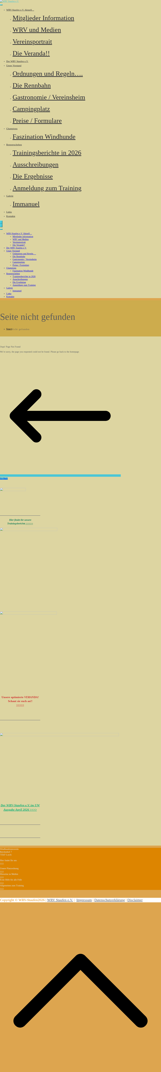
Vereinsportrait (32, 41)
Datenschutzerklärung (109, 900)
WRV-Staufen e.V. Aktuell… (20, 10)
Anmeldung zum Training (47, 188)
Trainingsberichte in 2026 (47, 152)
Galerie (9, 196)
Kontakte (10, 216)
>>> (2, 863)
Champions (11, 128)
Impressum (84, 900)
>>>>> (29, 523)
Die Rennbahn (32, 85)
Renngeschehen (14, 144)
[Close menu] (1, 225)
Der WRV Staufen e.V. (17, 61)
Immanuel (26, 204)
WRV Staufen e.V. (60, 900)
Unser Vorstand (13, 65)
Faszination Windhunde (44, 136)
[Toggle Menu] (1, 4)
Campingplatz (31, 108)
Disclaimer (135, 900)
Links (9, 212)
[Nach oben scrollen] (80, 1070)
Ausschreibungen (35, 164)
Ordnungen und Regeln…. (48, 73)
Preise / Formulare (37, 120)
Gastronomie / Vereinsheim (49, 97)
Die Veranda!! (31, 53)
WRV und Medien (37, 29)
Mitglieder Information (43, 18)
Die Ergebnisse (33, 176)
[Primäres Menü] (1, 222)
